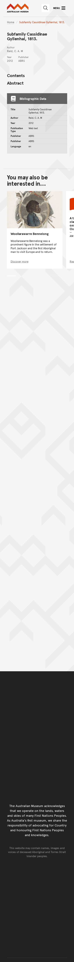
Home (10, 22)
